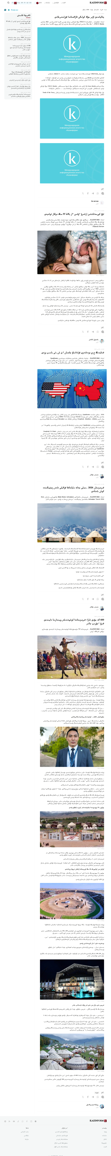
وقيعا (91, 10)
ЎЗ (12, 3)
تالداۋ (40, 3)
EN (22, 3)
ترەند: (105, 10)
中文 (18, 3)
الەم (102, 189)
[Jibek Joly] (14, 10)
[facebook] (27, 1121)
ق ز (15, 3)
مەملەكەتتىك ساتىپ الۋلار (61, 1147)
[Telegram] (92, 193)
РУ (24, 3)
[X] (83, 193)
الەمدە (105, 1147)
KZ (30, 3)
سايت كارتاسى (25, 1132)
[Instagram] (102, 193)
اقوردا (101, 10)
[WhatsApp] (97, 193)
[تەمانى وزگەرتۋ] (36, 3)
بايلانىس (26, 1136)
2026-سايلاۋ (86, 10)
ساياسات (104, 1136)
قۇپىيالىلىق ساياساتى (62, 1136)
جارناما (27, 1140)
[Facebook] (87, 193)
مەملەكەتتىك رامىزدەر (62, 1140)
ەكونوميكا (104, 1143)
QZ (27, 3)
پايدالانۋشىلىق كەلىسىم (61, 1132)
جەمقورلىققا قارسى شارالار (61, 1143)
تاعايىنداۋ (96, 10)
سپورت (97, 1093)
